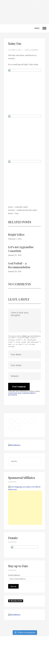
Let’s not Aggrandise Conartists (21, 249)
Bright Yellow (16, 234)
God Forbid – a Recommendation (19, 265)
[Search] (46, 2)
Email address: (14, 575)
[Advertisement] (25, 508)
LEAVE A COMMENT (32, 50)
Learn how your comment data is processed (21, 394)
